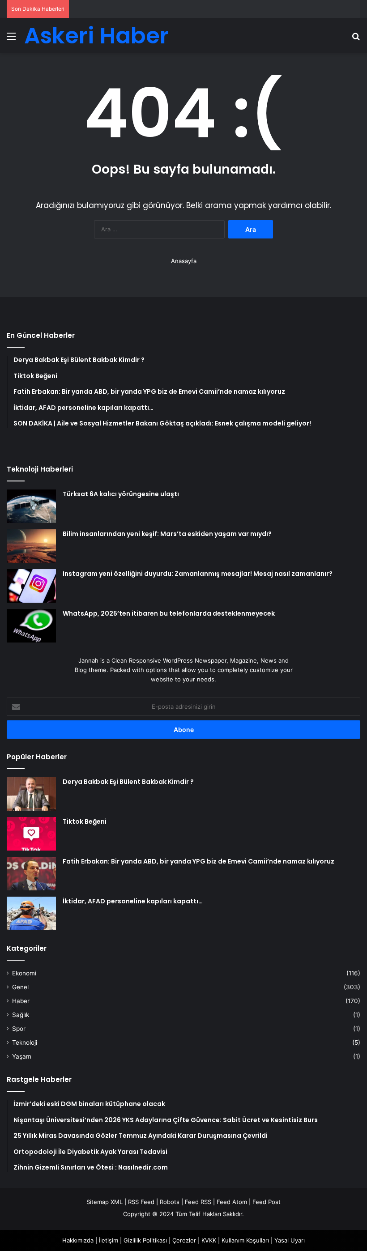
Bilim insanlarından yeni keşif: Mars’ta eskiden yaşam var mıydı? (167, 533)
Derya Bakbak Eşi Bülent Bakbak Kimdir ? (128, 781)
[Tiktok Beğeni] (31, 834)
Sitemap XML (104, 1201)
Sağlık (20, 1014)
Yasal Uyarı (289, 1240)
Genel (20, 987)
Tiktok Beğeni (85, 821)
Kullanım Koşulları (245, 1240)
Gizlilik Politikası (145, 1240)
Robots (169, 1201)
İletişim (108, 1240)
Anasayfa (183, 260)
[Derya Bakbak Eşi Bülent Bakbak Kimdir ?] (31, 794)
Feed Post (266, 1201)
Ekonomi (24, 973)
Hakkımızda (78, 1240)
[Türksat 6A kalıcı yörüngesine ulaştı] (31, 506)
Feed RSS (198, 1201)
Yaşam (21, 1056)
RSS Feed (141, 1201)
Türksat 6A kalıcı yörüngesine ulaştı (121, 493)
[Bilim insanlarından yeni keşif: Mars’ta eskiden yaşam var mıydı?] (31, 546)
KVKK (208, 1240)
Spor (19, 1028)
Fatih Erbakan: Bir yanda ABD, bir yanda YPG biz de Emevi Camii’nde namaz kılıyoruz (198, 861)
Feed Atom (232, 1201)
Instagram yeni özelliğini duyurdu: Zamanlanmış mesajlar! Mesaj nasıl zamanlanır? (198, 573)
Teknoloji (24, 1042)
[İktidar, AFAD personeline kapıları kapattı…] (31, 913)
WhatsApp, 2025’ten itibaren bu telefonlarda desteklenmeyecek (169, 613)
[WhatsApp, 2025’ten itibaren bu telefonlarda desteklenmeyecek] (31, 626)
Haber (21, 1000)
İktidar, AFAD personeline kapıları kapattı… (133, 901)
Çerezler (184, 1240)
